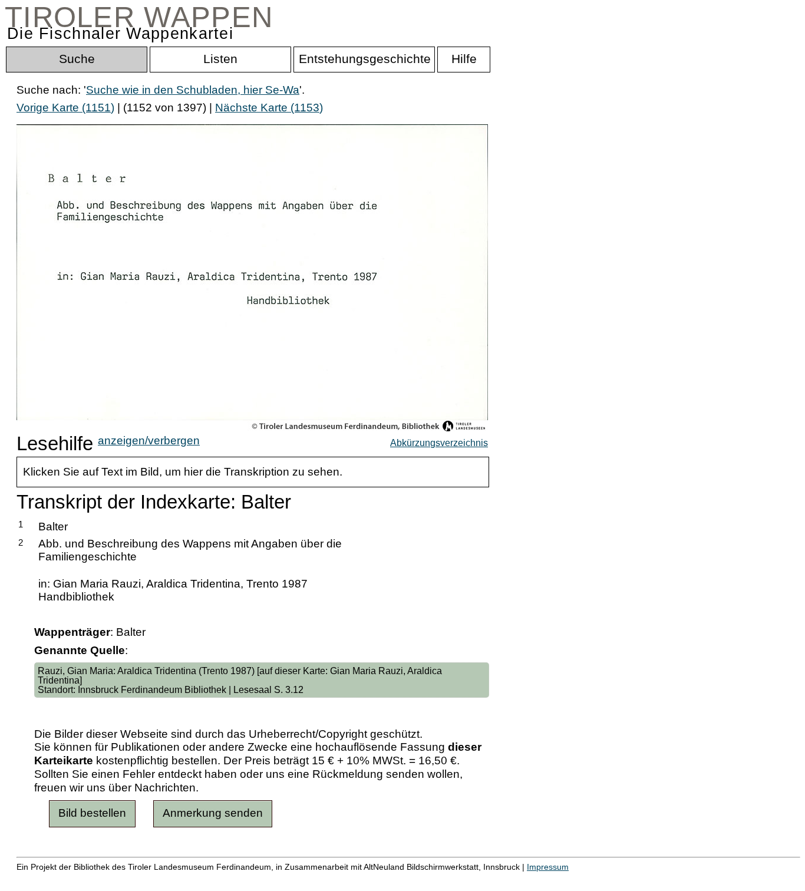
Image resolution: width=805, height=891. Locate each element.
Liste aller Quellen (414, 879)
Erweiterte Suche (60, 879)
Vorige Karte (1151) (65, 107)
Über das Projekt (511, 879)
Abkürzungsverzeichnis (439, 442)
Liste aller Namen (316, 879)
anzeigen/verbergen (149, 440)
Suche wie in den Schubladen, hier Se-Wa (192, 90)
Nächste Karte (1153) (269, 107)
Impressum (548, 867)
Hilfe (573, 879)
